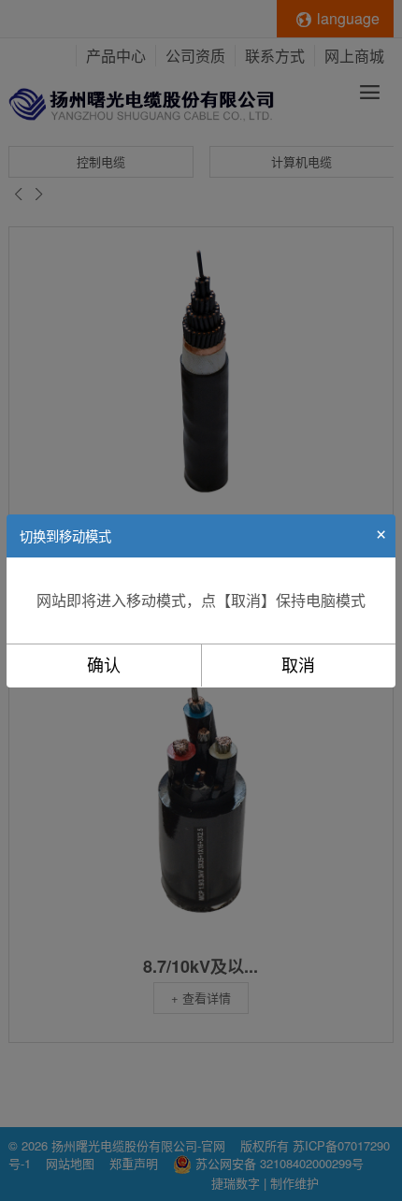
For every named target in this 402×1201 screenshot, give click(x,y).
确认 (104, 666)
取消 (298, 666)
